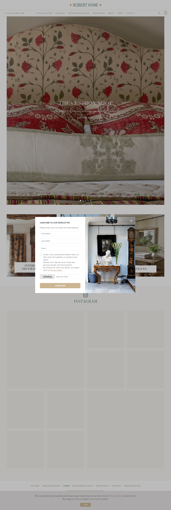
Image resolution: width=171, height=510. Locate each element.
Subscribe (60, 285)
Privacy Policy (56, 270)
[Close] (131, 220)
